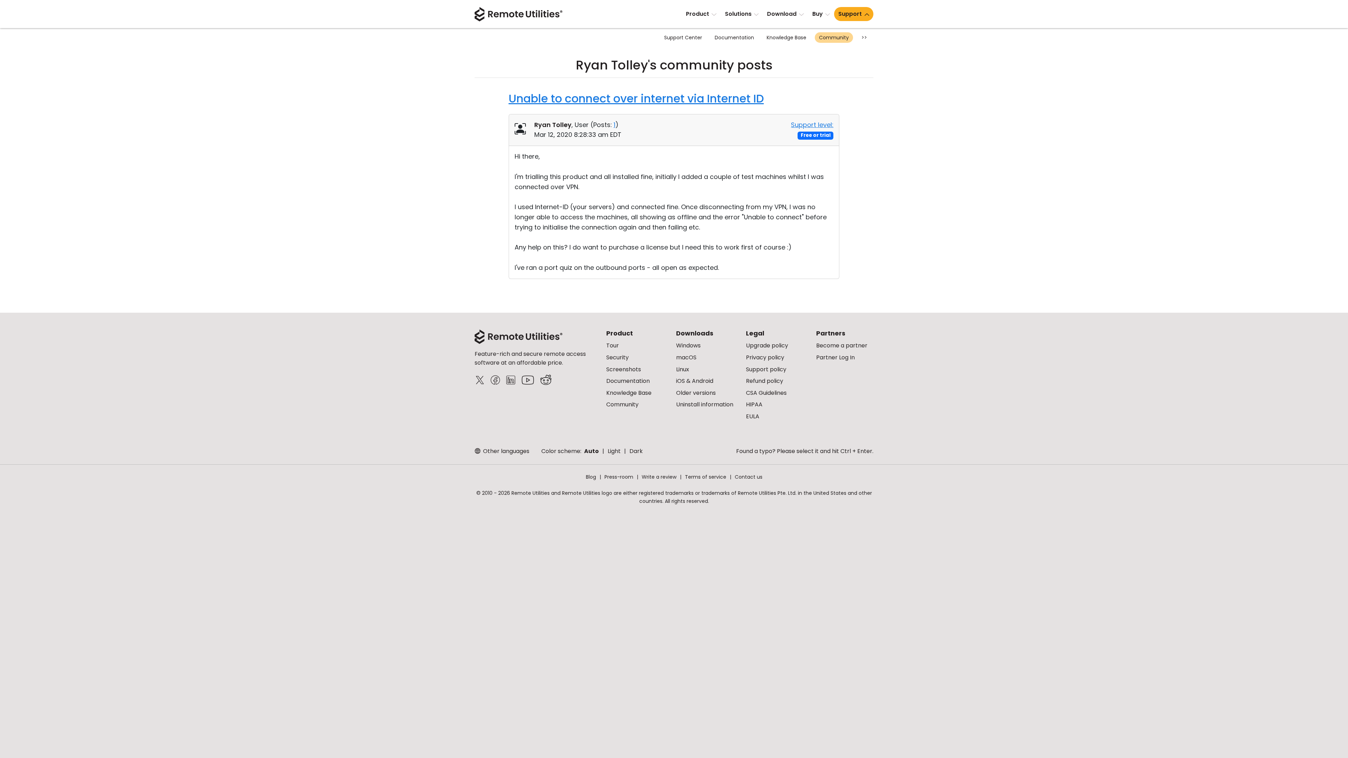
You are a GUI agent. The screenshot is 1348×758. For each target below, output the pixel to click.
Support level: (812, 124)
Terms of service (705, 476)
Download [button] (782, 14)
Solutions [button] (738, 14)
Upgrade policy (767, 345)
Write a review (659, 476)
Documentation (734, 37)
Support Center (683, 37)
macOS (686, 357)
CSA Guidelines (766, 393)
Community (834, 37)
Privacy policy (765, 357)
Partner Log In (835, 357)
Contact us (748, 476)
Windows (688, 345)
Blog (591, 476)
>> (864, 37)
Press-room (618, 476)
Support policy (766, 369)
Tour (612, 345)
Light (614, 451)
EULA (752, 416)
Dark (636, 451)
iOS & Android (694, 381)
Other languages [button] (505, 451)
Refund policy (764, 381)
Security (617, 357)
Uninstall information (704, 404)
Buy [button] (817, 14)
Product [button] (697, 14)
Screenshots (623, 369)
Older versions (696, 393)
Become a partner (841, 345)
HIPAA (754, 404)
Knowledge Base (786, 37)
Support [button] (850, 14)
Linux (682, 369)
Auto (591, 451)
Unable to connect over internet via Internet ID (636, 98)
